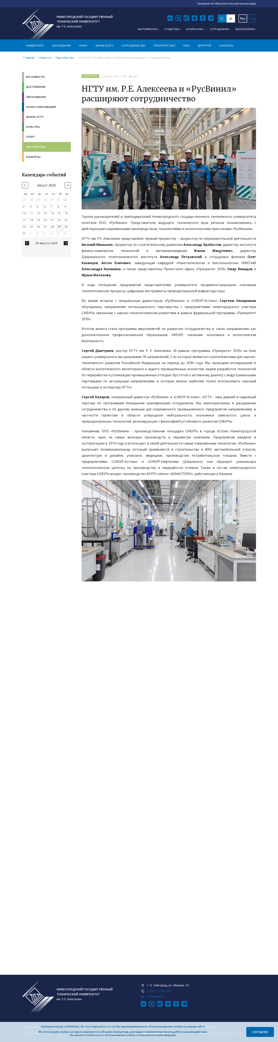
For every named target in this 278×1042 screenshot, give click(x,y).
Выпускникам (244, 29)
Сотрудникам (219, 29)
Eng (252, 18)
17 (24, 220)
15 (59, 213)
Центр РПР (204, 45)
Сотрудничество (134, 45)
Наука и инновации (41, 107)
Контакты (226, 45)
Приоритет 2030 (164, 45)
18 (31, 220)
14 (52, 213)
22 (59, 220)
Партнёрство (65, 58)
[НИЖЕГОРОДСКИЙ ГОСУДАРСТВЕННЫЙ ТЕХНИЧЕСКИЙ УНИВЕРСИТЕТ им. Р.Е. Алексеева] (38, 23)
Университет (35, 45)
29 (38, 200)
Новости (45, 58)
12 (38, 213)
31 (52, 200)
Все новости (35, 77)
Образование (61, 45)
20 (45, 220)
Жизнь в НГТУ (104, 45)
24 (24, 226)
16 (66, 213)
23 (66, 220)
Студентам (171, 29)
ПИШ (186, 45)
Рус (243, 18)
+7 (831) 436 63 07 (159, 991)
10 (24, 213)
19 (38, 220)
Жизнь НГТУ (34, 117)
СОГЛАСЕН (260, 1032)
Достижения (35, 87)
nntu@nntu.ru (156, 996)
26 (38, 226)
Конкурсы (33, 157)
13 (45, 213)
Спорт (30, 137)
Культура (33, 127)
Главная (29, 58)
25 (31, 226)
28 (31, 200)
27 (24, 200)
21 (52, 220)
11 (31, 213)
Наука (83, 45)
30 (45, 200)
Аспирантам (194, 29)
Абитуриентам (147, 29)
